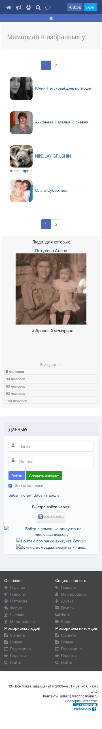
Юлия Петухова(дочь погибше (62, 88)
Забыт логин (19, 495)
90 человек (15, 393)
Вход (76, 7)
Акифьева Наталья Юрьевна (61, 122)
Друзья (67, 601)
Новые (16, 642)
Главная (17, 587)
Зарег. (90, 7)
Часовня (18, 614)
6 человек (15, 371)
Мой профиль (74, 594)
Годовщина (20, 648)
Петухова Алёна (51, 250)
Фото (65, 614)
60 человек (15, 386)
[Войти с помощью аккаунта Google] (51, 540)
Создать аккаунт (44, 475)
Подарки (18, 655)
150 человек (16, 400)
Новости (17, 594)
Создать (17, 635)
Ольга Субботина (50, 190)
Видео (67, 621)
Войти (16, 475)
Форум (16, 607)
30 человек (15, 378)
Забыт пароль (47, 495)
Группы (68, 607)
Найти (15, 662)
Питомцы (18, 601)
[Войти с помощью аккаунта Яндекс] (51, 546)
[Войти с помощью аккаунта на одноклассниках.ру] (51, 531)
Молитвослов (22, 621)
